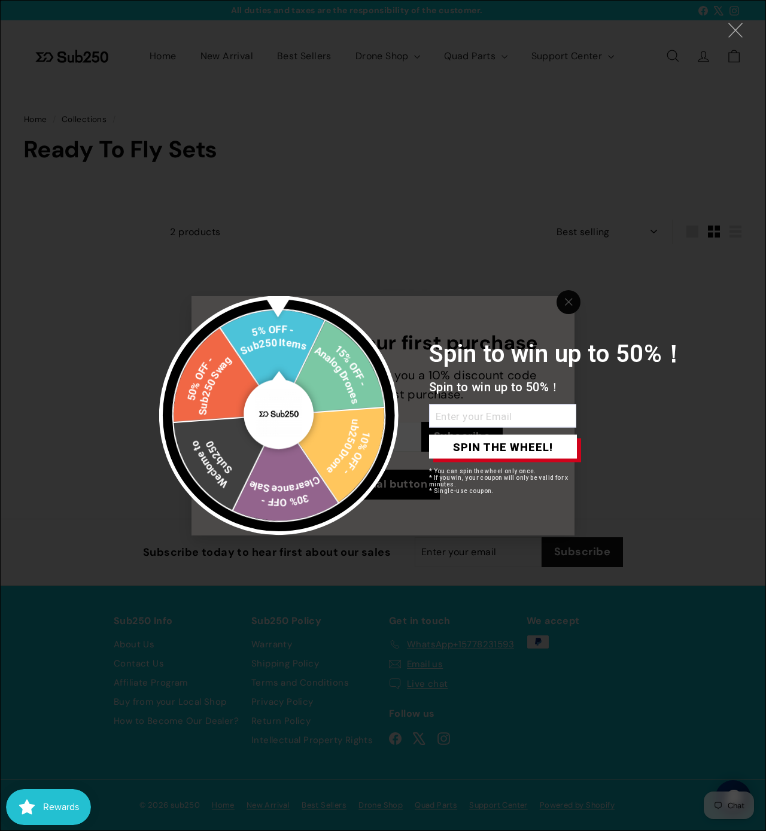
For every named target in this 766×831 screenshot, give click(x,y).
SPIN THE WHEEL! (503, 446)
